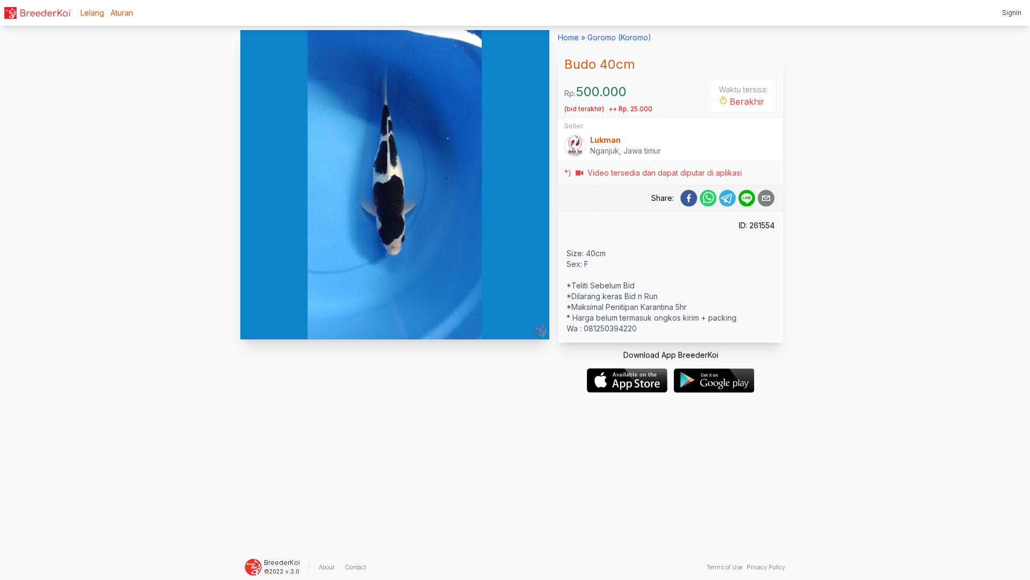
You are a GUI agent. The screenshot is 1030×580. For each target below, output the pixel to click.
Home (568, 37)
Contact (355, 567)
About (326, 567)
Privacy (766, 567)
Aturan (122, 12)
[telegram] (727, 198)
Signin (1011, 13)
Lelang (92, 12)
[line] (746, 198)
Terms (724, 567)
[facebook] (688, 198)
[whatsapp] (708, 198)
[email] (766, 198)
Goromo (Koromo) (619, 37)
